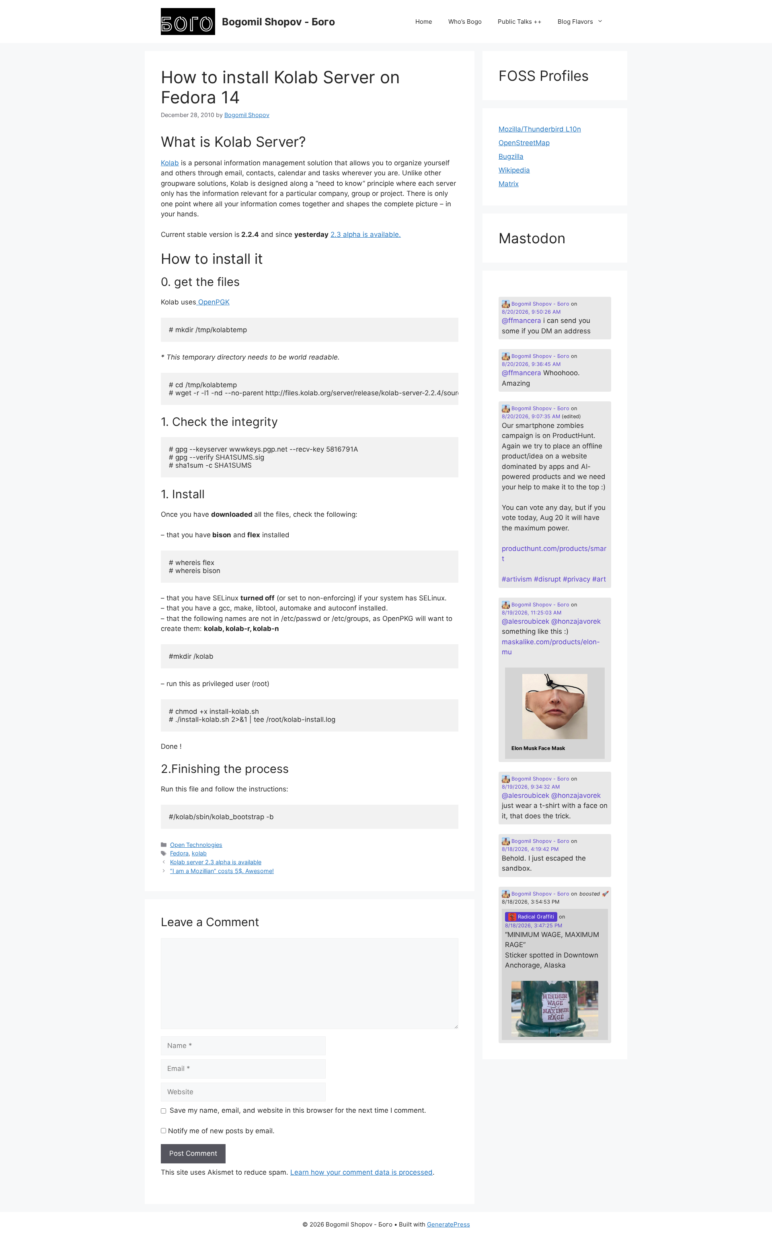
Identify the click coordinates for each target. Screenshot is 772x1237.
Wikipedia (514, 170)
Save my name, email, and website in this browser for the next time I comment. (298, 1110)
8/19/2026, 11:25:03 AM (531, 613)
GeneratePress (448, 1224)
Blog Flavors (575, 21)
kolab (199, 853)
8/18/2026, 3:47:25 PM (533, 926)
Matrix (509, 184)
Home (423, 21)
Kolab (170, 163)
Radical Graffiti (535, 917)
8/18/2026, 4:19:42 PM (530, 849)
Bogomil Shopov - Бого (278, 22)
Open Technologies (196, 844)
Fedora (179, 853)
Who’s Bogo (465, 21)
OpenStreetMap (524, 143)
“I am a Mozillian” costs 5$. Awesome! (222, 870)
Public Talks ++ (520, 21)
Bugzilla (511, 156)
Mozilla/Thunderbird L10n (540, 129)
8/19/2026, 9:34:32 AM (531, 787)
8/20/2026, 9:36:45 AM (531, 364)
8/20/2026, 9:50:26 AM (531, 312)
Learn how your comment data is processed (361, 1172)
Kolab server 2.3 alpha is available (215, 862)
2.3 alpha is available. (366, 234)
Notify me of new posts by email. (221, 1131)
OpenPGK (213, 302)
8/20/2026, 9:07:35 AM (531, 416)
